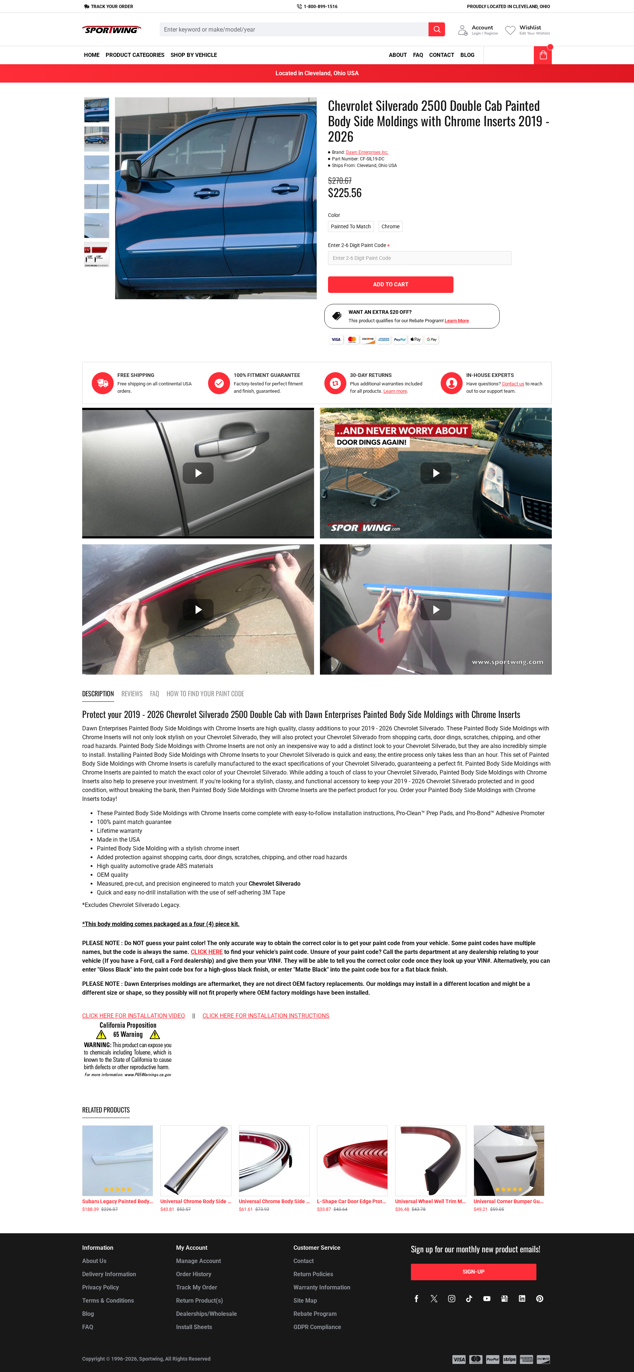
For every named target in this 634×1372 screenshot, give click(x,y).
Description (98, 693)
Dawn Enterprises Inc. (367, 152)
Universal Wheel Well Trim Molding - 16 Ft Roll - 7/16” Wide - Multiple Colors (430, 1201)
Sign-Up (474, 1271)
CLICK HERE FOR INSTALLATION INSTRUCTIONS (266, 1015)
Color (334, 215)
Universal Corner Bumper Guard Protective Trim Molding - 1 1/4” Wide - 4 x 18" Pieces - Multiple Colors (509, 1201)
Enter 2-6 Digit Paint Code (357, 245)
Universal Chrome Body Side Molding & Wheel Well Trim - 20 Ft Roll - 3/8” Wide (195, 1201)
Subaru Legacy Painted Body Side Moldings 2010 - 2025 (117, 1201)
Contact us (513, 383)
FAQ (154, 693)
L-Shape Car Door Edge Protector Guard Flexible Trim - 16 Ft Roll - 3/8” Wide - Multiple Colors (352, 1201)
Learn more (395, 391)
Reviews (132, 693)
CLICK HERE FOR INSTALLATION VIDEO (133, 1015)
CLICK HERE (207, 951)
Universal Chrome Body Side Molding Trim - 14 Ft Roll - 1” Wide (274, 1201)
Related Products (106, 1110)
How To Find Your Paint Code (205, 693)
